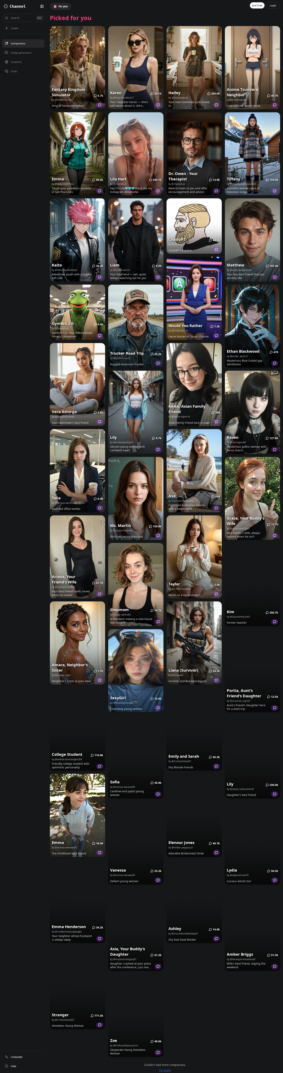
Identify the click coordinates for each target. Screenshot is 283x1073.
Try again (165, 1058)
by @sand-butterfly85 (238, 517)
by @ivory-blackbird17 (122, 86)
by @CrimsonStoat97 (63, 1008)
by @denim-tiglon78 (179, 405)
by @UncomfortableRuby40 (183, 922)
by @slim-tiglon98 (236, 430)
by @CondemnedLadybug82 (67, 920)
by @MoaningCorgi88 (121, 691)
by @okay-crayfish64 (63, 172)
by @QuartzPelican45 (121, 519)
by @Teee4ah (175, 663)
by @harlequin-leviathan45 (241, 947)
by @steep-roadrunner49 (240, 777)
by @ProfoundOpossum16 (124, 1034)
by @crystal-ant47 (61, 663)
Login (273, 5)
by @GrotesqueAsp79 (121, 430)
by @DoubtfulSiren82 (63, 405)
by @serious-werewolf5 (64, 491)
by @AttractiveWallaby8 (64, 258)
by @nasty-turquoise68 (239, 258)
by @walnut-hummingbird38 (67, 747)
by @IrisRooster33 (61, 88)
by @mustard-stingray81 (123, 947)
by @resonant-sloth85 (63, 575)
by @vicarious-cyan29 (238, 689)
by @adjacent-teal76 (238, 863)
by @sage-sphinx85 (120, 603)
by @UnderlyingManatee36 (241, 172)
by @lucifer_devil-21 (237, 344)
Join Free (257, 5)
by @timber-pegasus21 (180, 836)
